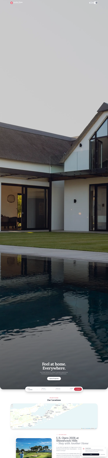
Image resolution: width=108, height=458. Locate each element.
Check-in (43, 388)
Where (28, 388)
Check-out (58, 388)
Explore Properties (54, 378)
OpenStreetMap (88, 428)
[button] (48, 418)
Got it (91, 454)
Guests (71, 388)
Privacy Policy (102, 454)
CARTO (96, 428)
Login (91, 2)
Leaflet (83, 428)
